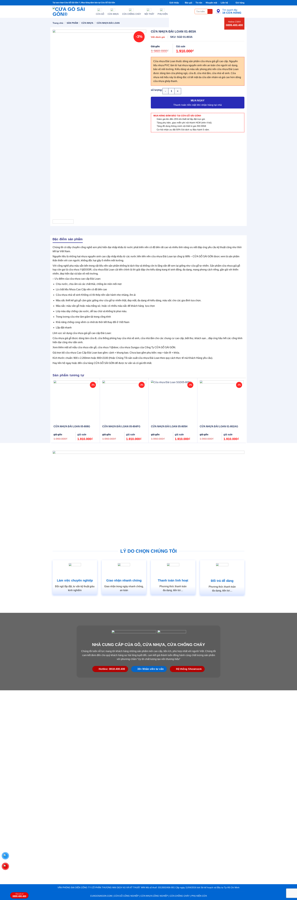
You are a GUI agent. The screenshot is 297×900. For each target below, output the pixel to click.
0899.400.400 (234, 25)
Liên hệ (224, 3)
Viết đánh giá (158, 37)
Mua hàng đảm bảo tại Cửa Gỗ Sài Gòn (98, 3)
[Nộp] (210, 11)
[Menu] (190, 11)
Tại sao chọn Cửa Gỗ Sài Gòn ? (66, 3)
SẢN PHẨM (72, 23)
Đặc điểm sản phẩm (68, 239)
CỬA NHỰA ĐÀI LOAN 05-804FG (121, 426)
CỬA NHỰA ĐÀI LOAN (108, 23)
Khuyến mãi (211, 3)
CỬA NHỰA (87, 23)
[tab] (68, 239)
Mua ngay (198, 100)
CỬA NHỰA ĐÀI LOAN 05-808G (72, 426)
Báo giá (188, 3)
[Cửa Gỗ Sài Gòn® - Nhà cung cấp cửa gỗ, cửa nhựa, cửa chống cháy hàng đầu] (72, 12)
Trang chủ (58, 23)
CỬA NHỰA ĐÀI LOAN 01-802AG (219, 426)
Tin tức (199, 3)
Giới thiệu (174, 3)
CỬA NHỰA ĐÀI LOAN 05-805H (169, 426)
